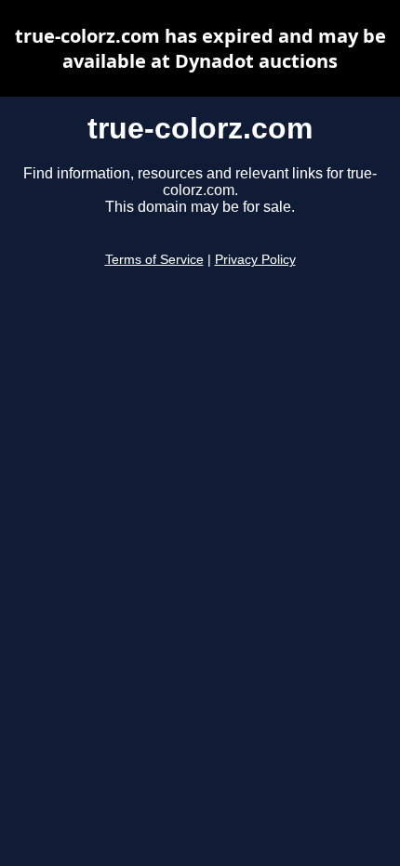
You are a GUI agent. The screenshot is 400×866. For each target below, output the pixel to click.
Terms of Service (154, 260)
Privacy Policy (255, 260)
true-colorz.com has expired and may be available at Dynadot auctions (200, 48)
